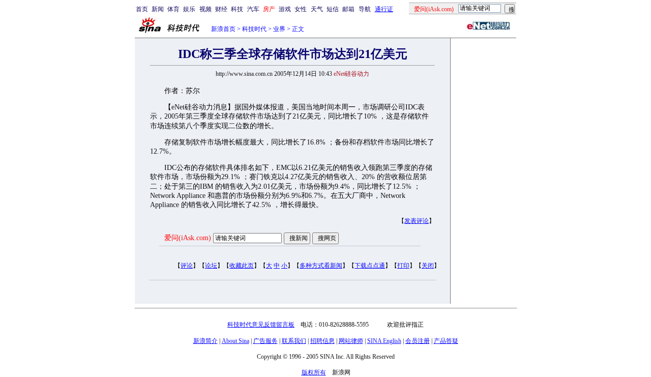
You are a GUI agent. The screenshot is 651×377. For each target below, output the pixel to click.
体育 (173, 9)
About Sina (235, 340)
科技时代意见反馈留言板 (260, 324)
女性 (300, 9)
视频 (205, 9)
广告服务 (265, 340)
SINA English (384, 340)
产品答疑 (446, 340)
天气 (317, 9)
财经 (221, 9)
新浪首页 (223, 29)
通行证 (384, 9)
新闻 (158, 9)
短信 (333, 9)
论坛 (211, 265)
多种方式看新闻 (321, 265)
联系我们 (294, 340)
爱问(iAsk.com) (187, 238)
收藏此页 (241, 265)
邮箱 (348, 9)
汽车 (253, 9)
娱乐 (189, 9)
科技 (237, 9)
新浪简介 (205, 340)
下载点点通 (369, 265)
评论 (187, 265)
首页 (142, 9)
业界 (279, 29)
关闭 (428, 265)
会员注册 (417, 340)
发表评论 (416, 220)
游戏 (285, 9)
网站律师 (351, 340)
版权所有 (314, 372)
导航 (365, 9)
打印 (403, 265)
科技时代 (254, 29)
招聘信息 (322, 340)
